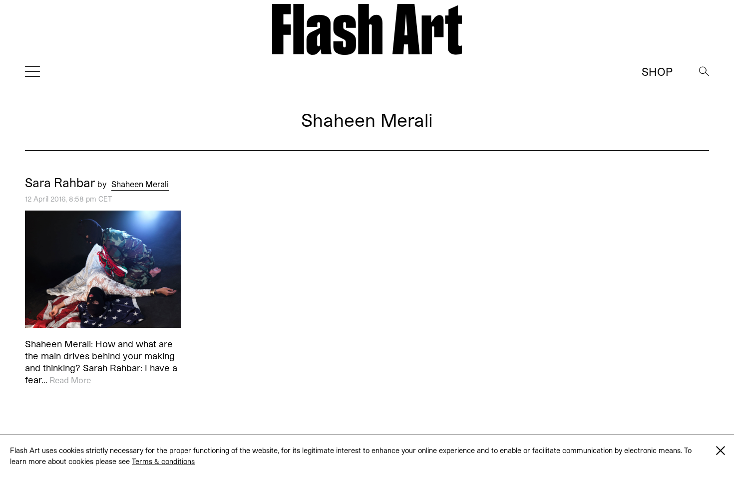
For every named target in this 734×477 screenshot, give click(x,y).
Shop (657, 71)
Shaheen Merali (140, 184)
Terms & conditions (163, 461)
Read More (70, 380)
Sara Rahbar (60, 183)
